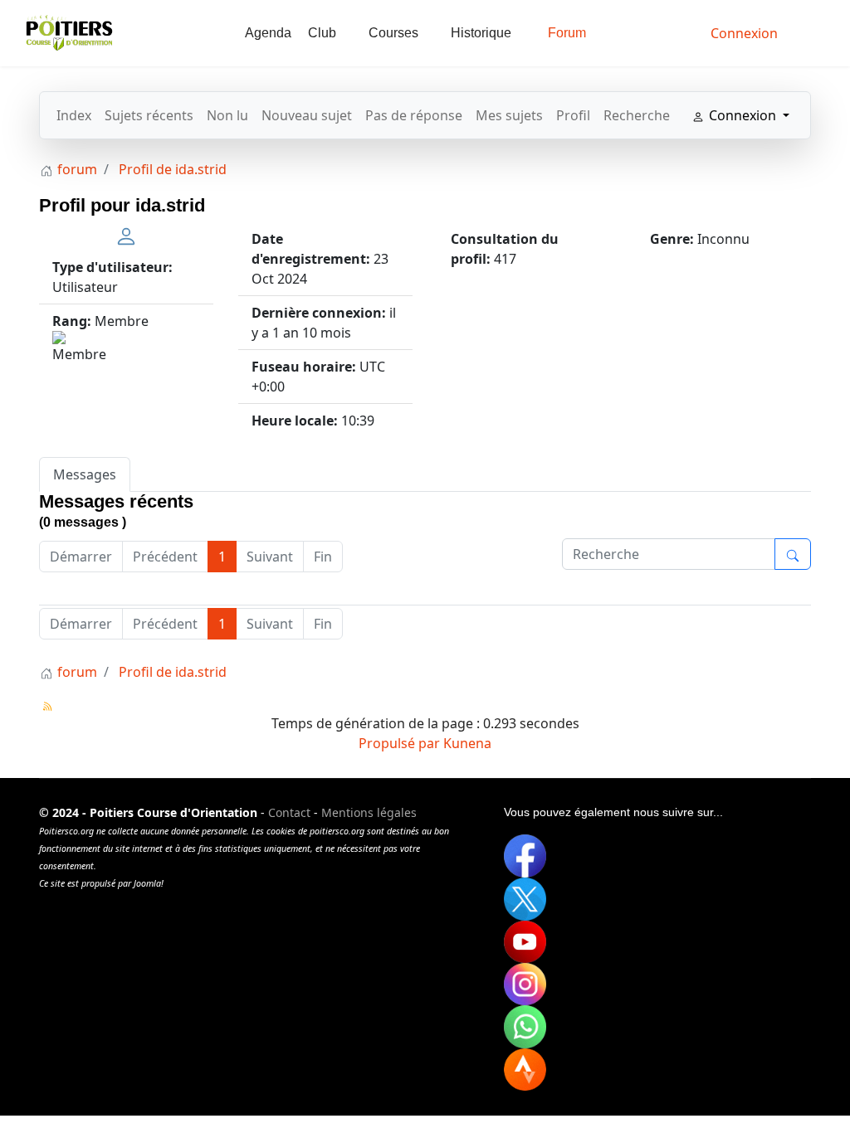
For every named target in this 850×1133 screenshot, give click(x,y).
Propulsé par (401, 743)
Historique (481, 33)
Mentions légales (369, 812)
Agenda (268, 33)
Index (73, 115)
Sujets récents (149, 115)
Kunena (467, 743)
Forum (567, 33)
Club (322, 33)
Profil (573, 115)
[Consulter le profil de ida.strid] (126, 235)
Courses (393, 33)
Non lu (227, 115)
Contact (289, 812)
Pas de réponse (413, 115)
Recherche (636, 115)
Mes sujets (509, 115)
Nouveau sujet (306, 115)
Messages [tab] (84, 474)
